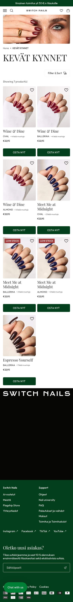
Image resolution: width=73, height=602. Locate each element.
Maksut (43, 516)
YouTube (58, 531)
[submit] (65, 567)
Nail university (47, 500)
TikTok (43, 531)
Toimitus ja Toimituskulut (52, 521)
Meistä (7, 500)
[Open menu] (5, 10)
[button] (15, 587)
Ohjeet (43, 494)
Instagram (9, 531)
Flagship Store (11, 505)
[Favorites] (61, 10)
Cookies (44, 586)
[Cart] (68, 10)
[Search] (11, 10)
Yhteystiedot (10, 511)
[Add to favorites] (32, 90)
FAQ (41, 505)
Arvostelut (9, 494)
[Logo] (36, 10)
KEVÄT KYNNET (20, 48)
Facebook (27, 531)
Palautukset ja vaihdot (51, 511)
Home (6, 48)
